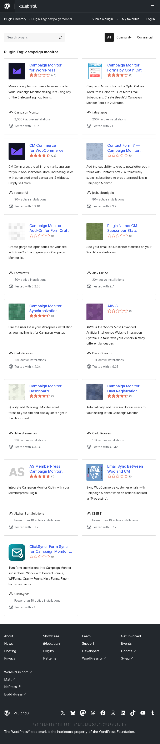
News (8, 643)
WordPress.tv (94, 658)
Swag (127, 658)
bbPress (12, 687)
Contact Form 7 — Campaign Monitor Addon (123, 148)
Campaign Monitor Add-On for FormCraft (49, 228)
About (8, 636)
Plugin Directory (15, 19)
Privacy (10, 658)
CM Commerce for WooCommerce (46, 147)
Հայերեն (21, 713)
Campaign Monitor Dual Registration (123, 388)
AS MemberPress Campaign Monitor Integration (45, 469)
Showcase (51, 636)
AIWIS (112, 306)
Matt (10, 679)
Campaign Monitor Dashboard (45, 388)
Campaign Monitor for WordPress (45, 67)
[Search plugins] (60, 37)
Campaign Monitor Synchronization (45, 308)
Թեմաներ (51, 643)
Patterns (49, 658)
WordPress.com (18, 672)
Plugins (48, 651)
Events (126, 643)
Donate (129, 651)
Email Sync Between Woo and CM (125, 468)
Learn (86, 636)
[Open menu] (153, 6)
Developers (90, 651)
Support (88, 643)
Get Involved (131, 636)
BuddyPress (15, 694)
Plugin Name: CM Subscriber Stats (122, 228)
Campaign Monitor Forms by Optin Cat (124, 67)
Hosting (10, 651)
